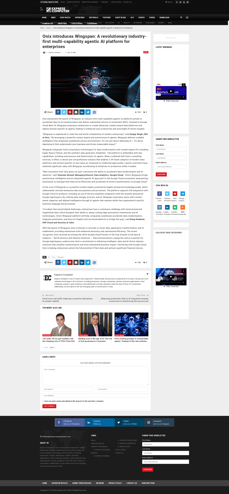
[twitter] (180, 2)
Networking (137, 23)
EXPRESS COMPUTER (128, 443)
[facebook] (176, 2)
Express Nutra (125, 446)
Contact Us (127, 2)
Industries (62, 23)
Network (104, 2)
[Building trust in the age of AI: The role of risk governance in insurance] (95, 324)
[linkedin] (184, 2)
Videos (152, 17)
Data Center (109, 23)
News (53, 17)
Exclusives (47, 335)
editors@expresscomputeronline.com (56, 436)
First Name (160, 145)
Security (161, 23)
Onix (53, 257)
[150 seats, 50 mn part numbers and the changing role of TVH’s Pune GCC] (59, 324)
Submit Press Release (90, 2)
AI (48, 257)
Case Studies (77, 23)
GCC (132, 17)
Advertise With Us (73, 2)
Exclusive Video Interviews (169, 233)
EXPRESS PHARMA (102, 456)
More (170, 23)
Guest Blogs (120, 17)
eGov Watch (65, 17)
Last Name (160, 154)
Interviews (79, 17)
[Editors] (41, 436)
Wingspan (61, 257)
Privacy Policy (116, 2)
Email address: (161, 162)
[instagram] (187, 2)
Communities (47, 23)
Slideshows (92, 23)
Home (63, 2)
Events (142, 17)
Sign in (170, 2)
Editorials (93, 17)
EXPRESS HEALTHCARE (128, 440)
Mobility (127, 23)
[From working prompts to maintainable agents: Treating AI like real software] (131, 324)
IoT (119, 23)
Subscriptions (148, 483)
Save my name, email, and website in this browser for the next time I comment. (74, 401)
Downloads (164, 17)
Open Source (150, 23)
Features (107, 17)
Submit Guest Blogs (102, 450)
